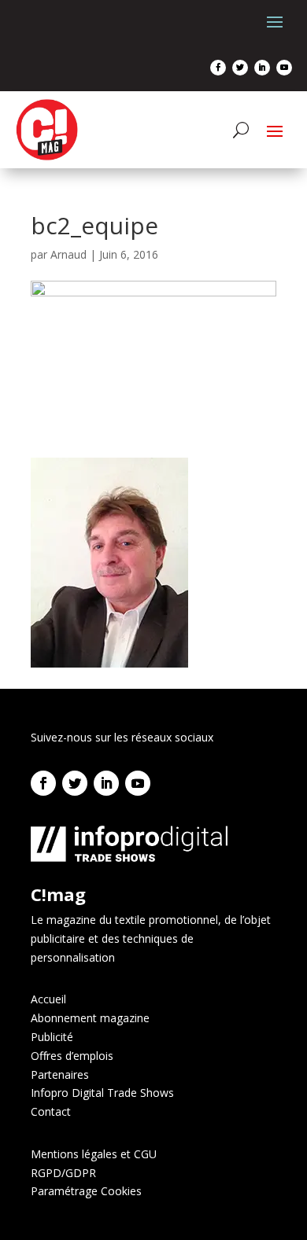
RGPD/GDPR (63, 1172)
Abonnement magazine (90, 1017)
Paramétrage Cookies (86, 1190)
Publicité (52, 1036)
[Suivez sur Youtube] (284, 67)
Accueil (48, 999)
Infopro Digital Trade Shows (102, 1092)
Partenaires (60, 1074)
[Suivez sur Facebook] (218, 67)
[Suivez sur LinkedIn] (262, 67)
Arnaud (68, 254)
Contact (51, 1111)
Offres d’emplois (72, 1055)
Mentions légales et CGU (94, 1153)
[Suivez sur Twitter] (240, 67)
